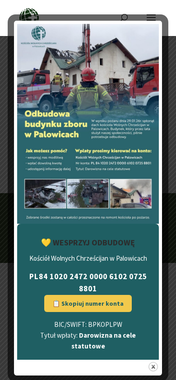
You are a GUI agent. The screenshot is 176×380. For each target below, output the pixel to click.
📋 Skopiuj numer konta (88, 303)
